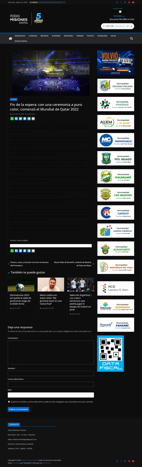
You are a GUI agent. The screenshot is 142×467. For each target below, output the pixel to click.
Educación (68, 36)
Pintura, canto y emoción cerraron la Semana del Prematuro (29, 264)
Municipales (20, 36)
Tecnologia (102, 36)
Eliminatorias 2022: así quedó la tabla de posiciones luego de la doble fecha (20, 299)
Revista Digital (21, 41)
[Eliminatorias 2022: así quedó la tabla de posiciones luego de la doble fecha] (21, 279)
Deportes (44, 36)
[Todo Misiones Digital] (10, 38)
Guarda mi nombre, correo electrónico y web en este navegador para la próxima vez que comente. (52, 402)
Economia (56, 36)
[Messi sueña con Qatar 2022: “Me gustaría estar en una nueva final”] (51, 279)
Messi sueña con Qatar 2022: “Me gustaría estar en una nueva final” (51, 299)
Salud (113, 36)
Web (10, 390)
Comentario (13, 338)
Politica (90, 36)
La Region (33, 36)
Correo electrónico (16, 379)
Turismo (79, 36)
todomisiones (31, 114)
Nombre (12, 368)
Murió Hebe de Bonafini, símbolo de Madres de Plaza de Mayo (72, 264)
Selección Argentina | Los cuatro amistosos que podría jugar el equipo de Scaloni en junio (81, 302)
